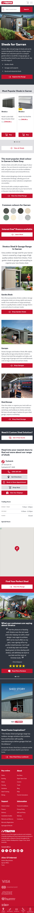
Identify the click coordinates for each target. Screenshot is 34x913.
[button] (17, 549)
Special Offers (5, 863)
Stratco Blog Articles (7, 860)
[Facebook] (2, 850)
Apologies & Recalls (6, 825)
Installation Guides (6, 816)
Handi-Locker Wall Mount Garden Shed (8, 118)
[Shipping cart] (28, 2)
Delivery (3, 812)
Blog (18, 788)
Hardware (4, 788)
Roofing (3, 778)
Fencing (3, 785)
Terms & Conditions (22, 806)
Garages (4, 348)
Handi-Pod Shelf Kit (25, 117)
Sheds (3, 782)
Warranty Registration (7, 822)
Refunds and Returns (7, 819)
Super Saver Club (22, 778)
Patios (3, 775)
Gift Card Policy (21, 812)
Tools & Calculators (22, 795)
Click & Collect (5, 806)
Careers (19, 782)
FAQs (18, 791)
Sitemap (19, 816)
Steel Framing (5, 791)
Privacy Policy (21, 809)
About (19, 771)
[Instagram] (14, 850)
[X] (6, 850)
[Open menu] (31, 3)
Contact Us (20, 819)
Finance (3, 809)
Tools (3, 865)
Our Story (19, 775)
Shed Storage (6, 402)
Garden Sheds (7, 295)
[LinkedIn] (21, 850)
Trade (18, 785)
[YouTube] (10, 850)
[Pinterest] (18, 850)
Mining (3, 795)
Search (26, 9)
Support (4, 801)
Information (22, 801)
